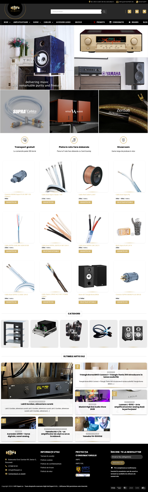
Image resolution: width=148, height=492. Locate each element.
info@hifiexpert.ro (15, 470)
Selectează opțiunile (125, 202)
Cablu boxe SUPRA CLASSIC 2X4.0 (16, 295)
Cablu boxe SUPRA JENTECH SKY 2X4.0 (55, 245)
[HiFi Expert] (15, 11)
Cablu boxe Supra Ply (123, 195)
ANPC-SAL (80, 463)
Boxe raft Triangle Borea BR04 (89, 295)
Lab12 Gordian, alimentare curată (37, 404)
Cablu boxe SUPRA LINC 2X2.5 (89, 245)
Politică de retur (46, 471)
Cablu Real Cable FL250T (87, 195)
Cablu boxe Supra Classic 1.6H (52, 195)
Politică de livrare (47, 468)
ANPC (78, 460)
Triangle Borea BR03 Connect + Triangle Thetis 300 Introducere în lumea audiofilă (111, 376)
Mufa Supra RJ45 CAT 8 (124, 245)
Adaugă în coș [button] (11, 202)
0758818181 (13, 466)
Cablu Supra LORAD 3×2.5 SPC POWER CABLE (55, 295)
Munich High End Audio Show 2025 (92, 408)
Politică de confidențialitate (51, 464)
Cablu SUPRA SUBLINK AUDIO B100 (17, 245)
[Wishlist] (144, 11)
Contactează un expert (16, 474)
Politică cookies (47, 460)
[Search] (104, 11)
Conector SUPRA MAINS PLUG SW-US (128, 295)
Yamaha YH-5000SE (92, 436)
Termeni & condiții (47, 456)
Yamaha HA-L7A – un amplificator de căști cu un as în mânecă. (55, 434)
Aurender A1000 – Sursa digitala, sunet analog (18, 435)
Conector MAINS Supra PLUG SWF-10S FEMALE (18, 195)
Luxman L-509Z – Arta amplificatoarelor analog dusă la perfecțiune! (129, 407)
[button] (129, 11)
